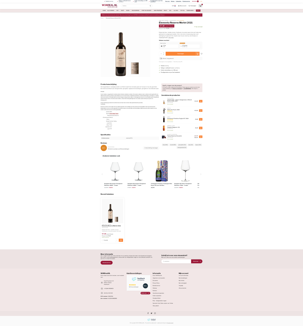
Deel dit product (177, 61)
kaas (191, 144)
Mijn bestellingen (183, 278)
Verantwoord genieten (158, 293)
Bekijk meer (144, 293)
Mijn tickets (181, 280)
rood (127, 10)
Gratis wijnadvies (157, 295)
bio (170, 10)
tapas (198, 144)
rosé (122, 10)
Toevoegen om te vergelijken (165, 61)
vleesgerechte (182, 147)
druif (165, 10)
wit (117, 10)
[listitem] (115, 174)
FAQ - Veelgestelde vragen (159, 300)
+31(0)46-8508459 (108, 288)
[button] (102, 174)
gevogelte (182, 144)
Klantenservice (186, 1)
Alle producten (182, 288)
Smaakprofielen (157, 298)
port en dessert (146, 10)
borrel (173, 144)
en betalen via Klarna (125, 1)
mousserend (135, 10)
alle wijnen (110, 10)
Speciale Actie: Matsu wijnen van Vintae (163, 303)
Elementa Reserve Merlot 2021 (113, 18)
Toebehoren (189, 10)
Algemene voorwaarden (159, 278)
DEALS (198, 10)
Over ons (167, 1)
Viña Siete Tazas (163, 20)
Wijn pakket (156, 306)
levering (109, 1)
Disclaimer (155, 280)
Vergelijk (106, 240)
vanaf (141, 1)
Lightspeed (153, 323)
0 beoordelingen (180, 20)
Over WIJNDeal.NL (157, 275)
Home (104, 10)
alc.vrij (176, 10)
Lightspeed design (161, 323)
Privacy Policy (156, 283)
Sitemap (155, 288)
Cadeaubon (178, 1)
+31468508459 (187, 88)
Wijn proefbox (158, 10)
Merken (173, 1)
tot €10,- (182, 10)
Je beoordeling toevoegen (151, 148)
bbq (165, 144)
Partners (155, 290)
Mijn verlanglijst (183, 283)
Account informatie (183, 275)
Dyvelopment (170, 323)
